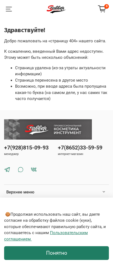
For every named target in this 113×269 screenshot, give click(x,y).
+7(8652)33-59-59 (80, 148)
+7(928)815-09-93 (26, 148)
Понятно (56, 253)
